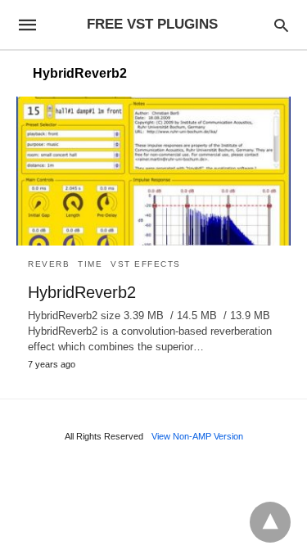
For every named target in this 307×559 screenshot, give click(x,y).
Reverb (49, 263)
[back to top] (270, 522)
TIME (90, 263)
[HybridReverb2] (153, 171)
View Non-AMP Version (197, 436)
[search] (281, 25)
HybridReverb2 (82, 292)
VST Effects (146, 263)
